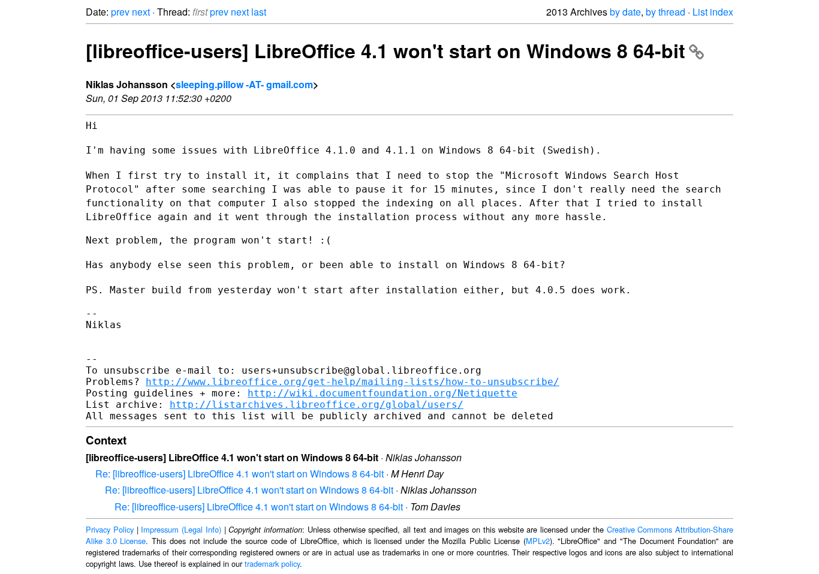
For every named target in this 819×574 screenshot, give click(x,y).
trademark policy (272, 563)
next (141, 12)
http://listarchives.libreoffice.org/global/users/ (316, 404)
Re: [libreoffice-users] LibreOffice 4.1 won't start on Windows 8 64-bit (239, 473)
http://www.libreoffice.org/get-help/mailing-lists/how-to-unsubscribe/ (352, 381)
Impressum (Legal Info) (181, 529)
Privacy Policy (110, 529)
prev (120, 12)
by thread (665, 12)
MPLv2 (538, 540)
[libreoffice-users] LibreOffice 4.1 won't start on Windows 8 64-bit (385, 50)
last (258, 12)
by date (625, 12)
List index (712, 12)
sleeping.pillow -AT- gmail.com (244, 84)
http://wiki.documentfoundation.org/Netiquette (382, 393)
